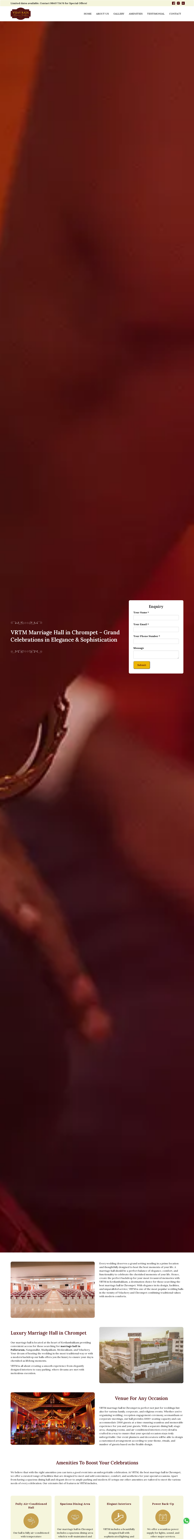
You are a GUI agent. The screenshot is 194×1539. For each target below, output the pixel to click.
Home (88, 13)
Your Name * (141, 612)
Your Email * (141, 624)
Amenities (136, 13)
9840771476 (57, 3)
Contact (175, 13)
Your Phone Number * (146, 636)
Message (138, 647)
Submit (141, 665)
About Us (102, 13)
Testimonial (156, 13)
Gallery (118, 13)
